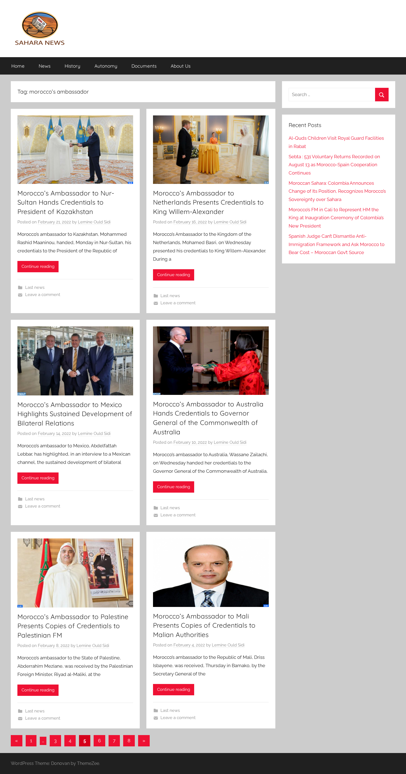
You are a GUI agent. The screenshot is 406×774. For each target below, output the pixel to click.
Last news (34, 287)
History (72, 66)
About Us (181, 66)
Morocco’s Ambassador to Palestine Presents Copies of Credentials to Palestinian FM (72, 625)
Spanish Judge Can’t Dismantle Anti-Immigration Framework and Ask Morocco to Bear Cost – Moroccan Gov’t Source (336, 244)
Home (18, 66)
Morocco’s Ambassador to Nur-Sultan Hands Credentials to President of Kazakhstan (65, 202)
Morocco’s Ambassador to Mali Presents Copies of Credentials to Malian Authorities (204, 625)
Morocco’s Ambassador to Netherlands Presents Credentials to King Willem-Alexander (208, 202)
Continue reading (38, 266)
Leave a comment (42, 294)
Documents (144, 66)
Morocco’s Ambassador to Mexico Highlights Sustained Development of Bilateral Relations (74, 413)
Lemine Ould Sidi (94, 222)
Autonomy (105, 66)
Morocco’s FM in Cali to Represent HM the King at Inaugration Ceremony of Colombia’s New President (336, 218)
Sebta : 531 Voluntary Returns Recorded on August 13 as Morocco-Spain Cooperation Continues (334, 165)
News (45, 66)
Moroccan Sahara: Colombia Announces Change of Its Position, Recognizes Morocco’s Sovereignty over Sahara (337, 191)
